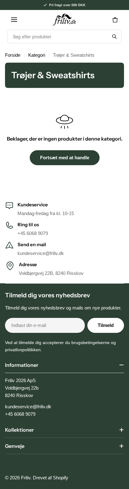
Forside (12, 55)
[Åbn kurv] (114, 19)
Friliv (25, 477)
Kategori (36, 55)
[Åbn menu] (14, 19)
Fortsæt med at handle (64, 157)
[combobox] (57, 36)
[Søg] (114, 36)
